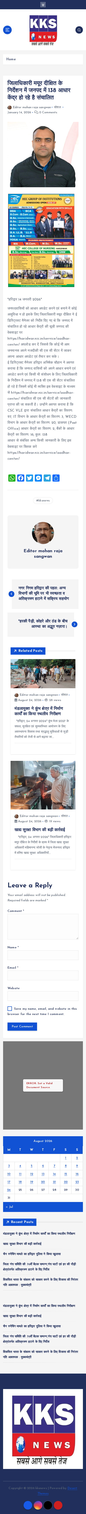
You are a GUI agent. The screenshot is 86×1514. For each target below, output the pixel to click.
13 (43, 1174)
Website (13, 988)
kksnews (44, 500)
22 (66, 1182)
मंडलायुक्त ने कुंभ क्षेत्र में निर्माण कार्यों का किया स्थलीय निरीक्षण (39, 1234)
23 (77, 1182)
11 (20, 1174)
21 (54, 1182)
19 (31, 1182)
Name (13, 947)
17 (8, 1182)
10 (9, 1174)
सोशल (57, 107)
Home (11, 59)
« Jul (9, 1207)
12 (31, 1174)
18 (20, 1182)
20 (43, 1182)
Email (12, 968)
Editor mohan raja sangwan (32, 107)
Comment (15, 911)
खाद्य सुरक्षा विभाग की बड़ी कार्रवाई (22, 1244)
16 (77, 1174)
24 (9, 1190)
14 (54, 1174)
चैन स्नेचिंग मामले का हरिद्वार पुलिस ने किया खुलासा (32, 1254)
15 (65, 1174)
